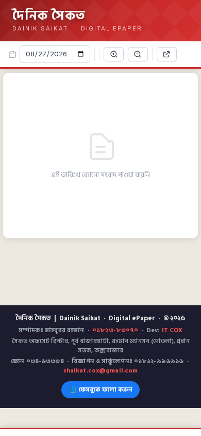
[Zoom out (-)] (138, 54)
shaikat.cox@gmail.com (100, 371)
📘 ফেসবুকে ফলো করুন (100, 390)
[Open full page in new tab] (167, 54)
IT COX (172, 330)
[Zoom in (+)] (114, 54)
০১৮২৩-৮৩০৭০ (115, 330)
